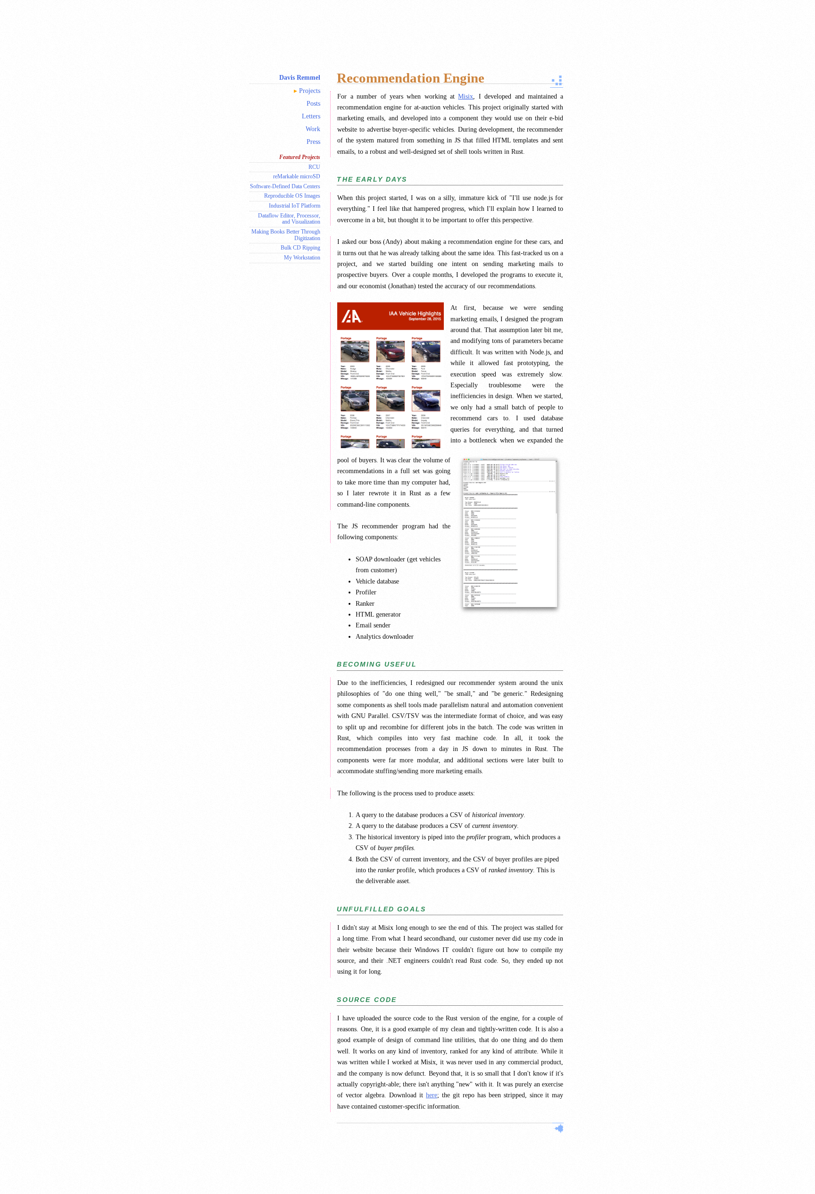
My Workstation (302, 257)
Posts (313, 103)
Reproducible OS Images (292, 196)
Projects (309, 90)
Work (313, 129)
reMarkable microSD (296, 176)
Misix (465, 96)
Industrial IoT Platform (294, 206)
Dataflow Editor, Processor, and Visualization (289, 219)
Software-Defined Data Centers (285, 186)
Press (313, 141)
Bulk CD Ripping (300, 247)
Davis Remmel (299, 77)
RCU (314, 167)
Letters (311, 116)
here (431, 1095)
